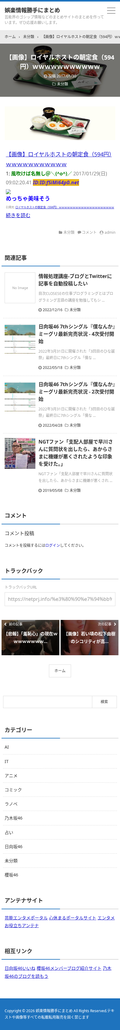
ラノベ (11, 804)
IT (7, 761)
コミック (13, 790)
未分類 (62, 84)
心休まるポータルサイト (72, 918)
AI (7, 747)
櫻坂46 (11, 875)
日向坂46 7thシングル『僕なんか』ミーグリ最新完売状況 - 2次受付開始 (76, 391)
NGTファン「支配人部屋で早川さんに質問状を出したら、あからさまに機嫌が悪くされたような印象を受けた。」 (75, 452)
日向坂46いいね (20, 968)
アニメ (11, 775)
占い (9, 832)
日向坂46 (13, 846)
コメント (89, 232)
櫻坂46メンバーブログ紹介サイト (69, 968)
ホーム (60, 670)
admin (110, 232)
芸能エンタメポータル (26, 918)
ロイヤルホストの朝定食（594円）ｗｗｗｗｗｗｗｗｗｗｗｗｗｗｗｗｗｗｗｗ (64, 207)
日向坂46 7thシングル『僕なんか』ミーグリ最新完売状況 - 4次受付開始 (76, 334)
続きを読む (18, 215)
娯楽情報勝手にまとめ (32, 10)
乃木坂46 (13, 818)
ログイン (52, 545)
